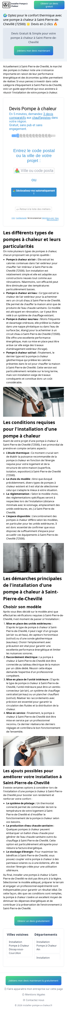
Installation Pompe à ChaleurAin (46, 945)
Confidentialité (21, 218)
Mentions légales (35, 994)
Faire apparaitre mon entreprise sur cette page (35, 989)
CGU (13, 218)
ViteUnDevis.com (48, 218)
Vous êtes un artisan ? (53, 219)
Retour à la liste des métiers (34, 209)
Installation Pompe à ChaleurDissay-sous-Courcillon (19, 947)
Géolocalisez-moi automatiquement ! (35, 192)
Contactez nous (35, 1000)
